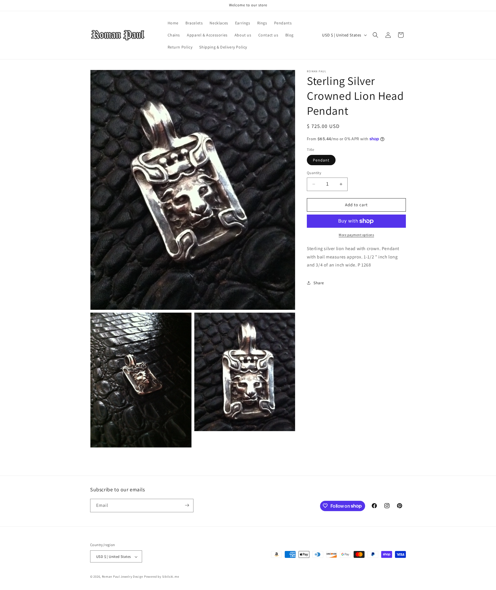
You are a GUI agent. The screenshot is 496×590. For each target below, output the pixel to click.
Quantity (314, 172)
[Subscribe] (187, 505)
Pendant (321, 160)
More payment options (356, 235)
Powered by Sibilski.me (161, 577)
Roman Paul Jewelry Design (123, 577)
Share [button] (318, 282)
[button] (375, 35)
